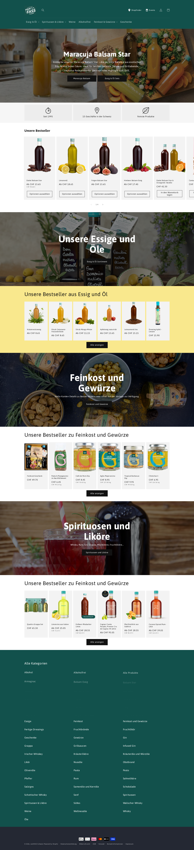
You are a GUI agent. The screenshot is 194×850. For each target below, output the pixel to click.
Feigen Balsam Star (99, 180)
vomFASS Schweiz (36, 844)
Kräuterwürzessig (34, 329)
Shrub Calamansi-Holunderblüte (58, 330)
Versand (101, 844)
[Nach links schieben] (91, 204)
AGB (94, 844)
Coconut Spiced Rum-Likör (157, 625)
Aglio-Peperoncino (107, 476)
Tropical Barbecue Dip (131, 477)
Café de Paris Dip (83, 476)
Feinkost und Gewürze (97, 404)
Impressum (129, 844)
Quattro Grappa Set (35, 624)
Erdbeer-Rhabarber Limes (83, 625)
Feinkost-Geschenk (34, 476)
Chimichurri (153, 476)
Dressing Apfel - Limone (155, 330)
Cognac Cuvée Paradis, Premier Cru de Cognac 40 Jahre (108, 626)
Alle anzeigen (97, 345)
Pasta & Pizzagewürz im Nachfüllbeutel (59, 477)
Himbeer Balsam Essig (133, 180)
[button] (43, 10)
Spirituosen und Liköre (97, 552)
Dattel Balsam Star (34, 180)
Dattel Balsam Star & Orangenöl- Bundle (165, 181)
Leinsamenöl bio (131, 329)
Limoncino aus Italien (60, 624)
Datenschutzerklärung (69, 844)
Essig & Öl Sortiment (97, 261)
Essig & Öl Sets (112, 78)
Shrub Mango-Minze (84, 329)
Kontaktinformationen (115, 844)
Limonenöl (63, 180)
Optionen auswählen (40, 194)
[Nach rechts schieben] (103, 204)
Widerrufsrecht (84, 844)
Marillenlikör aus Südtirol (131, 625)
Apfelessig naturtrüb (108, 329)
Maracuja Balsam (81, 78)
